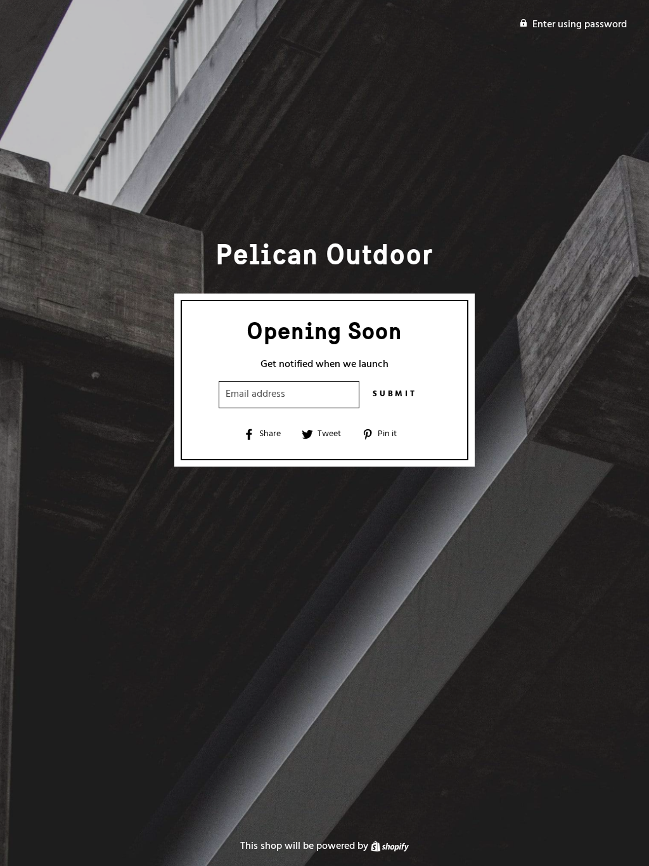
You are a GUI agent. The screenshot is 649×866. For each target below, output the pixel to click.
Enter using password (579, 24)
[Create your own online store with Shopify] (390, 846)
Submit (395, 394)
